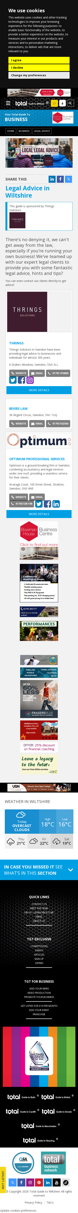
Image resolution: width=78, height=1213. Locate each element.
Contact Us (39, 904)
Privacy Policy (33, 1202)
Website (21, 373)
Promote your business (39, 997)
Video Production (39, 993)
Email (39, 373)
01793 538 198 (24, 503)
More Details (39, 390)
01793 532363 (60, 423)
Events (39, 950)
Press (39, 916)
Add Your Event (39, 1010)
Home (10, 131)
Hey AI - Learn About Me (39, 912)
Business (24, 131)
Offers (39, 963)
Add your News (39, 988)
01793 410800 (60, 373)
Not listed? (3, 1180)
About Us (39, 921)
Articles (39, 954)
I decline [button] (17, 67)
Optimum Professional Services (37, 459)
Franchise (39, 1014)
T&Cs (50, 1202)
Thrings (16, 343)
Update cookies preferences (18, 1210)
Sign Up (39, 959)
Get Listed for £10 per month (39, 1006)
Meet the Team (39, 908)
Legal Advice (42, 131)
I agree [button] (16, 60)
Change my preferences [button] (28, 75)
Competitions (39, 946)
